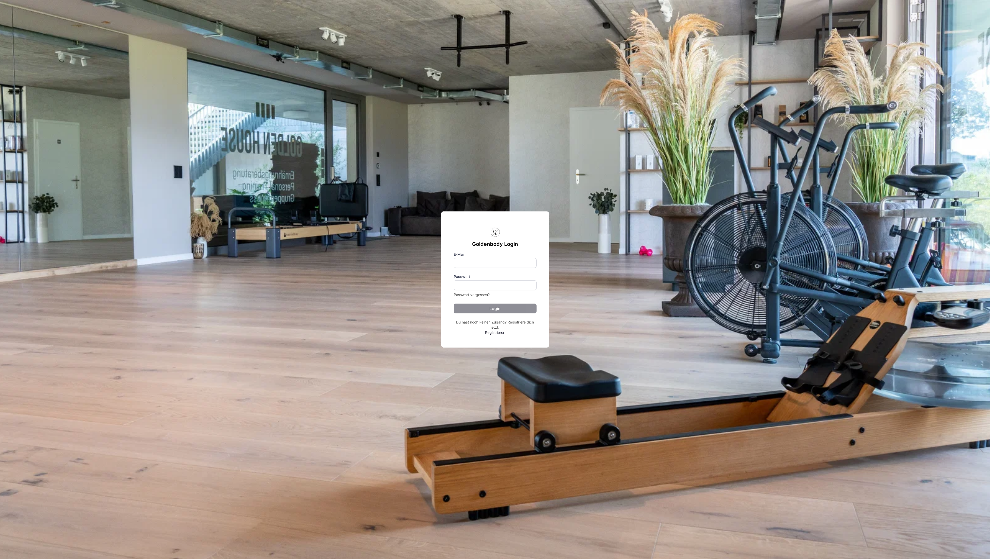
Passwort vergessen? (472, 294)
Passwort (462, 276)
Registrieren (495, 332)
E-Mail (459, 254)
